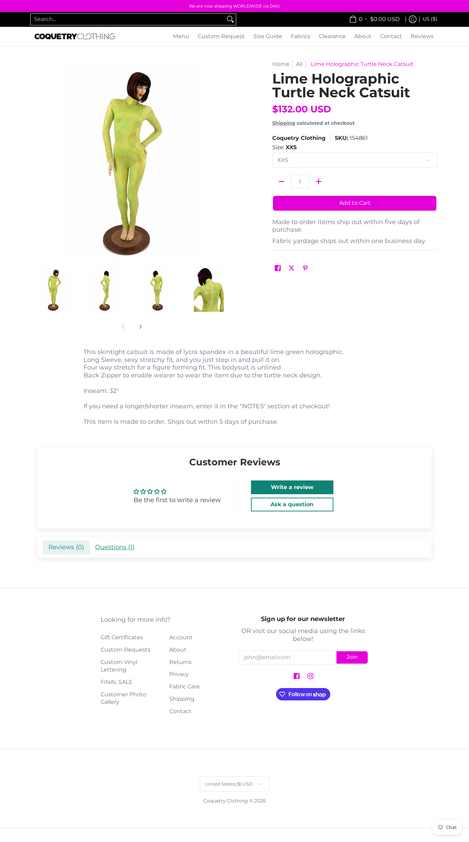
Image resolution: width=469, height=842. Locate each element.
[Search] (230, 19)
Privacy (179, 674)
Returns (180, 662)
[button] (278, 269)
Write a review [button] (292, 487)
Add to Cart (354, 203)
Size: (284, 147)
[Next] (226, 159)
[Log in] (413, 19)
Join (352, 657)
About (177, 649)
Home (280, 64)
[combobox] (128, 19)
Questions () (115, 547)
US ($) (430, 19)
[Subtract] (281, 181)
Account (181, 637)
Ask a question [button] (292, 504)
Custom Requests (125, 649)
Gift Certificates (122, 637)
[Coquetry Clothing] (75, 36)
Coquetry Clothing (298, 138)
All (299, 64)
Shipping (283, 123)
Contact (180, 711)
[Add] (318, 181)
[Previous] (36, 159)
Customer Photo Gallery (123, 698)
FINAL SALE (117, 682)
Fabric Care (184, 686)
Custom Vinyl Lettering (119, 666)
